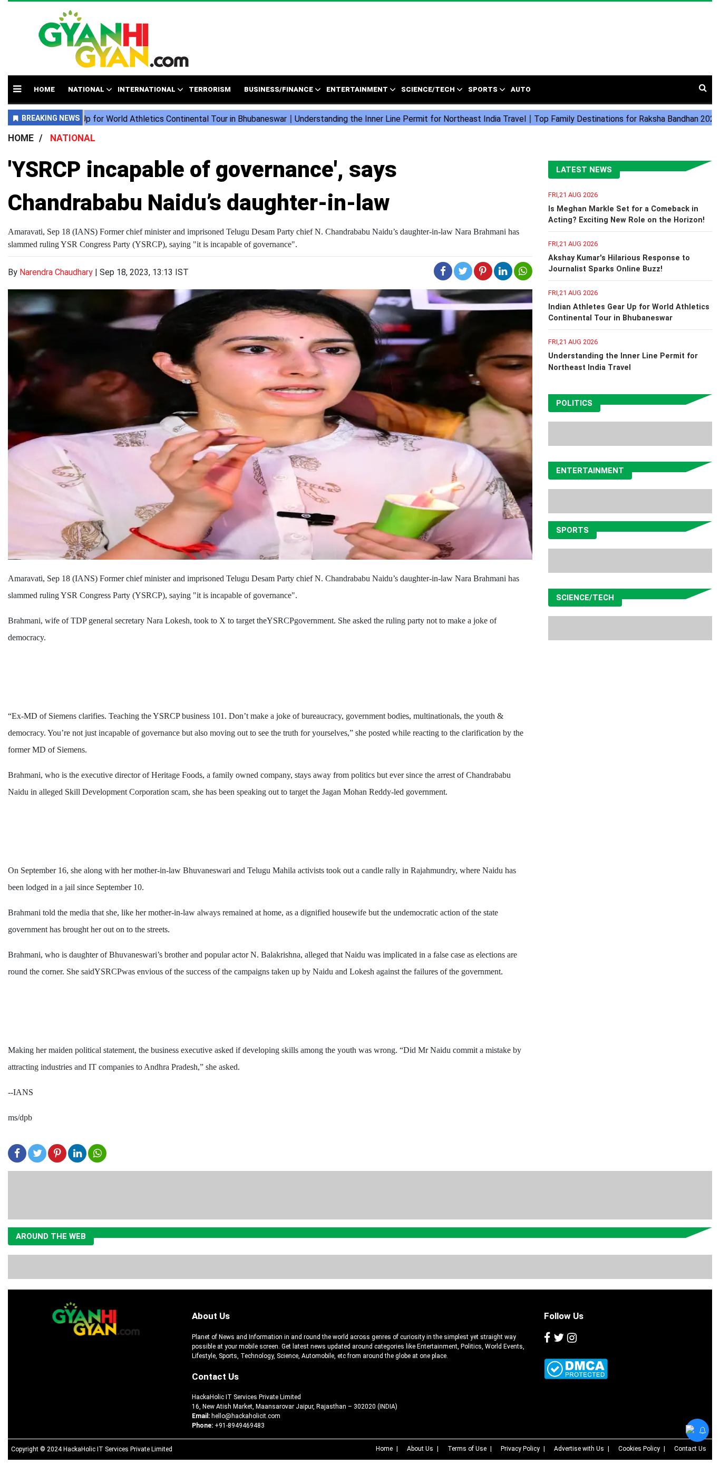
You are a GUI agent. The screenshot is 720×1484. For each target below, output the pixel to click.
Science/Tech (428, 89)
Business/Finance (278, 89)
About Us (211, 1316)
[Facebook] (547, 1338)
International (147, 89)
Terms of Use (467, 1448)
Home (384, 1448)
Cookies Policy (639, 1448)
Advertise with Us (579, 1448)
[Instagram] (572, 1338)
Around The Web (51, 1236)
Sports (483, 89)
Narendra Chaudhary (56, 272)
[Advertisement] (444, 33)
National (86, 89)
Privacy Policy (520, 1448)
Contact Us (215, 1376)
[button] (17, 88)
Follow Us (563, 1316)
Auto (521, 89)
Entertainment (357, 89)
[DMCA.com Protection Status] (576, 1369)
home (44, 89)
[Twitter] (558, 1338)
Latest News (584, 169)
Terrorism (210, 89)
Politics (574, 403)
